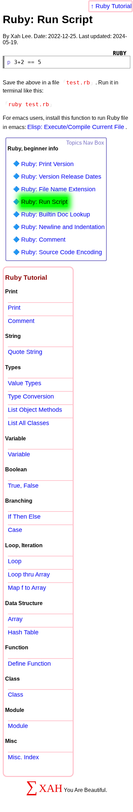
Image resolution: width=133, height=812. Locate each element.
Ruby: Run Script (44, 201)
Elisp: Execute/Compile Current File (75, 127)
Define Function (29, 663)
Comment (21, 321)
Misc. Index (23, 757)
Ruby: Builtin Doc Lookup (55, 214)
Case (15, 529)
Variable (19, 454)
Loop (14, 561)
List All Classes (28, 423)
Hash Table (23, 632)
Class (15, 694)
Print (14, 307)
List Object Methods (35, 409)
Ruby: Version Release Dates (61, 176)
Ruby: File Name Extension (58, 189)
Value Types (24, 383)
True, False (23, 485)
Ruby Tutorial (113, 6)
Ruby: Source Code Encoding (61, 252)
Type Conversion (31, 396)
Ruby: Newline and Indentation (63, 227)
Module (18, 725)
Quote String (25, 351)
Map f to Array (27, 587)
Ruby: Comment (43, 239)
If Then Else (24, 516)
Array (15, 619)
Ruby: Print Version (47, 164)
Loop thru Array (29, 574)
